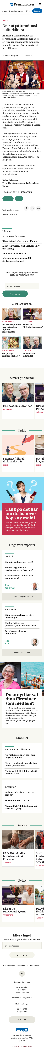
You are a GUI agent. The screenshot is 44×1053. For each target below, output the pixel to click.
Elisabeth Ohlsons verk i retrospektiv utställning (20, 247)
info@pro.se (22, 1011)
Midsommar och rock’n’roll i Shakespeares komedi (16, 259)
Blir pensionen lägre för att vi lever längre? (19, 616)
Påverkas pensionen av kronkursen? (16, 632)
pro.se (22, 1040)
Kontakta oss (22, 965)
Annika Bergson (11, 55)
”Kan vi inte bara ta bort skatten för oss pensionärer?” (21, 764)
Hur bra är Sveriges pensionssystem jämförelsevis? (20, 624)
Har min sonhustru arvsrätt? (19, 561)
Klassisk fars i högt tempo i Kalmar (20, 240)
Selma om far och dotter (14, 253)
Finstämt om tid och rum (17, 800)
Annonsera (35, 965)
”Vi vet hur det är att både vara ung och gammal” (20, 756)
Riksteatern (25, 192)
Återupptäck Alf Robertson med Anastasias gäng (21, 807)
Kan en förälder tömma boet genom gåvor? (19, 576)
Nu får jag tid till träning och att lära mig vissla (21, 772)
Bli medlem (22, 1020)
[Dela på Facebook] (26, 208)
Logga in (37, 11)
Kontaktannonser (16, 11)
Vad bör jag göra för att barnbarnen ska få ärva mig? (19, 568)
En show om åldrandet (13, 236)
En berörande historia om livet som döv (20, 793)
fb (22, 974)
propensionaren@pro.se (22, 997)
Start (4, 11)
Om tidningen (9, 965)
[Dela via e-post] (32, 208)
